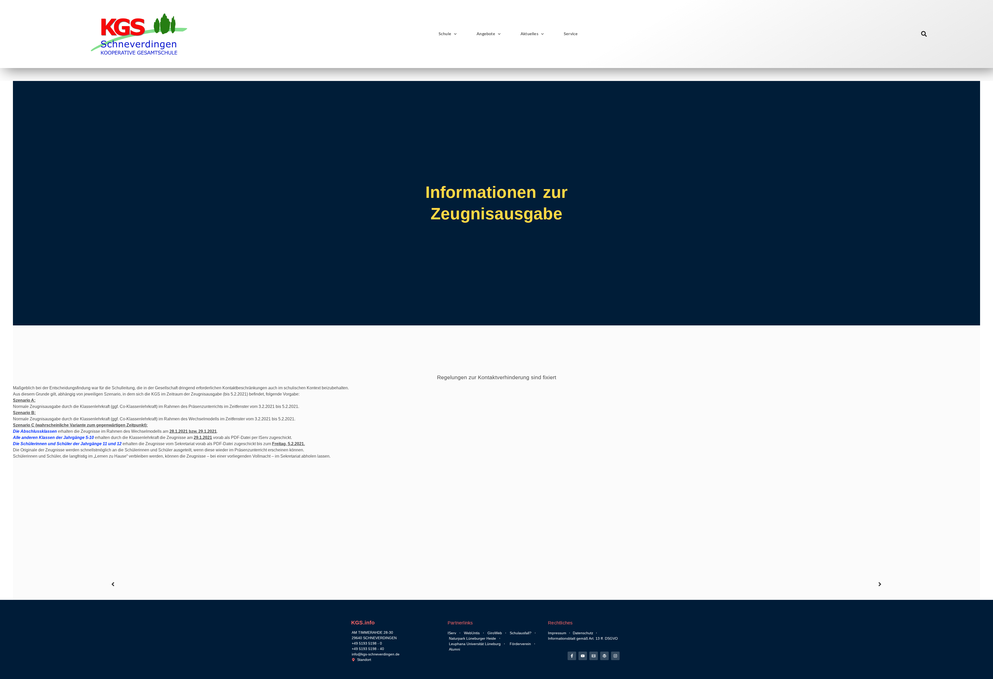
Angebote (486, 34)
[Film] (593, 656)
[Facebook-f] (572, 656)
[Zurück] (303, 584)
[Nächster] (689, 584)
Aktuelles (529, 34)
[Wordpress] (604, 656)
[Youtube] (582, 656)
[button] (924, 34)
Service (571, 34)
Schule (445, 34)
